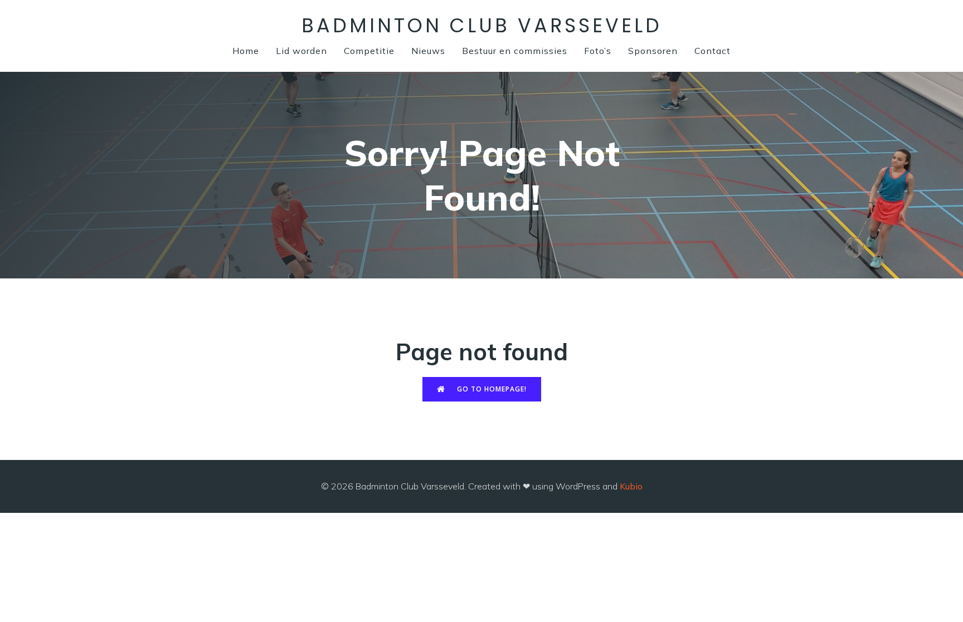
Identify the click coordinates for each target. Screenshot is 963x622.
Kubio (631, 486)
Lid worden (301, 50)
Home (245, 50)
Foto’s (597, 50)
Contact (712, 50)
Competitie (369, 50)
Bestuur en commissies (514, 50)
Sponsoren (653, 50)
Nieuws (428, 50)
